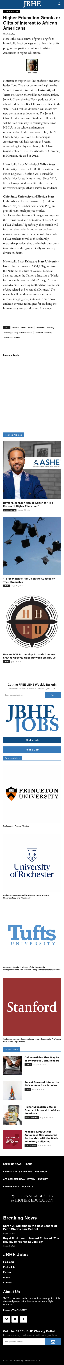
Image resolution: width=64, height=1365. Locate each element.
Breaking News (10, 510)
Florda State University (45, 327)
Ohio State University (43, 332)
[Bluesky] (6, 1319)
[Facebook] (23, 1319)
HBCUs (6, 586)
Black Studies (30, 1145)
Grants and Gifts (11, 11)
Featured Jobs (12, 758)
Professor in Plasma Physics (16, 826)
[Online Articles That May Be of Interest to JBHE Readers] (12, 1065)
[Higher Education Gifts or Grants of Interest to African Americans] (12, 1115)
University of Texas (12, 337)
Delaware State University (22, 327)
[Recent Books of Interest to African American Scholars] (12, 1090)
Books (27, 1089)
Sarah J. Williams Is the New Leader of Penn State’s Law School (30, 1227)
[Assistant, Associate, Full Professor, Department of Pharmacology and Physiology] (32, 863)
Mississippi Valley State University (18, 332)
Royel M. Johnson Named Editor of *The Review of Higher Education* (31, 1240)
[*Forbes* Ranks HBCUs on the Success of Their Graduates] (32, 546)
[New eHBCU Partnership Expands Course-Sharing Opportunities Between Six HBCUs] (32, 622)
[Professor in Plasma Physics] (32, 794)
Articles (28, 1064)
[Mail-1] (14, 1319)
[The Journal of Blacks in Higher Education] (32, 4)
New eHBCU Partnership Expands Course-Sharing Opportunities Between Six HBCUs (29, 656)
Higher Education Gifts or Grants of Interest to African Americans (42, 1110)
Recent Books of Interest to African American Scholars (42, 1084)
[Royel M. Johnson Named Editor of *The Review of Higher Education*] (32, 470)
